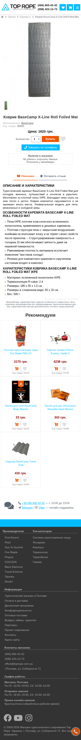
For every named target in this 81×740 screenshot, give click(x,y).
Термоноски (40, 552)
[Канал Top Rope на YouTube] (18, 718)
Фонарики (39, 542)
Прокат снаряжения (17, 629)
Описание (27, 175)
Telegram (27, 507)
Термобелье (40, 557)
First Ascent (12, 537)
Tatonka (9, 576)
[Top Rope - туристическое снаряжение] (18, 7)
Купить (50, 138)
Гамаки (37, 561)
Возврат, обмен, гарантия (20, 620)
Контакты (10, 634)
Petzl (8, 542)
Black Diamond (14, 566)
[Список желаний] (63, 7)
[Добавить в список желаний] (63, 139)
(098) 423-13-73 (47, 9)
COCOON (11, 561)
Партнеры (11, 625)
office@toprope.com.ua (19, 663)
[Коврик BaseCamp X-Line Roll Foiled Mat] (40, 60)
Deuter (9, 581)
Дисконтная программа (19, 605)
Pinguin (9, 557)
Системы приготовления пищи (52, 537)
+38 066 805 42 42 (33, 503)
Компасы (38, 547)
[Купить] (16, 368)
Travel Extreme (14, 571)
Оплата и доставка (16, 600)
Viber (42, 507)
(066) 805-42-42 (47, 5)
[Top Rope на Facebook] (8, 718)
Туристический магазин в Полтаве (26, 595)
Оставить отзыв (55, 175)
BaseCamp (27, 123)
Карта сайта (12, 639)
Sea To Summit (14, 547)
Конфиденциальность (18, 610)
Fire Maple (11, 552)
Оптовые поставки (16, 615)
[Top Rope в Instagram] (29, 718)
